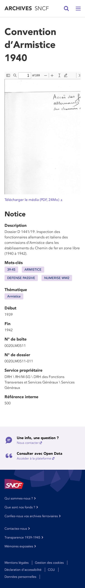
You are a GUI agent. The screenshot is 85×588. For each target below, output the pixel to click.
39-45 (11, 270)
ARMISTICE (32, 270)
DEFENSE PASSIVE (21, 278)
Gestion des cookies (49, 563)
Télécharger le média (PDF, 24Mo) (32, 200)
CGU (51, 570)
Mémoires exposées (19, 546)
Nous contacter (28, 443)
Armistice (14, 296)
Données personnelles (20, 577)
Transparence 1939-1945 (22, 537)
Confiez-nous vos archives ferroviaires (31, 516)
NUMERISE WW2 (56, 278)
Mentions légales (17, 563)
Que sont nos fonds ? (20, 507)
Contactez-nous (16, 529)
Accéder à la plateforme (34, 458)
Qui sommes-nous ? (19, 498)
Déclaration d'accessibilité (23, 570)
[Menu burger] (78, 9)
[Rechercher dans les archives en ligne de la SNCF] (66, 9)
